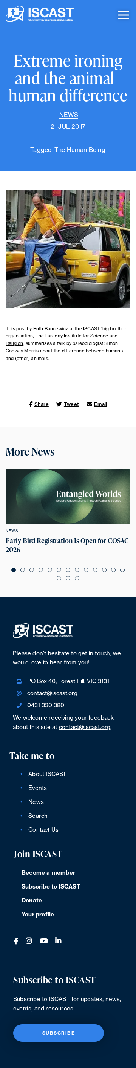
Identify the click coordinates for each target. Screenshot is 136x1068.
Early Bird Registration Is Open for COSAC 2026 (67, 545)
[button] (13, 570)
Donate (32, 901)
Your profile (38, 915)
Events (37, 788)
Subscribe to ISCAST (51, 887)
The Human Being (79, 150)
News (68, 115)
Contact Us (43, 830)
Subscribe (58, 1033)
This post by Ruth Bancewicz (37, 329)
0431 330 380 (45, 705)
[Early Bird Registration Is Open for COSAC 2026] (68, 496)
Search (38, 816)
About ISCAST (47, 774)
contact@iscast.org (52, 693)
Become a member (48, 873)
